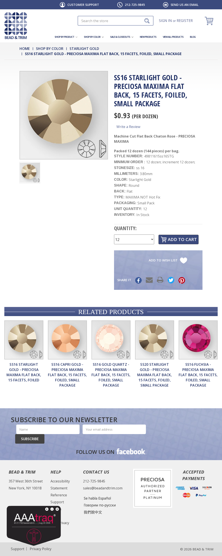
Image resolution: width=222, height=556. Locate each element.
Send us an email (184, 5)
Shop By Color (92, 36)
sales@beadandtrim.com (102, 488)
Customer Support (83, 5)
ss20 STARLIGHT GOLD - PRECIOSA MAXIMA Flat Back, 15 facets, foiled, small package (154, 375)
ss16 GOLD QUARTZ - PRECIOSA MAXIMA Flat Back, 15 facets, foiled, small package (110, 375)
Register (185, 20)
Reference (59, 495)
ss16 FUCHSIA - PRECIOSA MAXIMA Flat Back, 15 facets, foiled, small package (198, 375)
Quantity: (125, 228)
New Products (148, 36)
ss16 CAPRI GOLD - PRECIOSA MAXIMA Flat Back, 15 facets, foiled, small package (67, 375)
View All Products (173, 36)
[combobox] (115, 21)
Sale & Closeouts (120, 36)
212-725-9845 (135, 5)
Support (57, 502)
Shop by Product (65, 36)
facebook (131, 451)
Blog (193, 36)
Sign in (165, 20)
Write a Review (128, 126)
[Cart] (209, 21)
